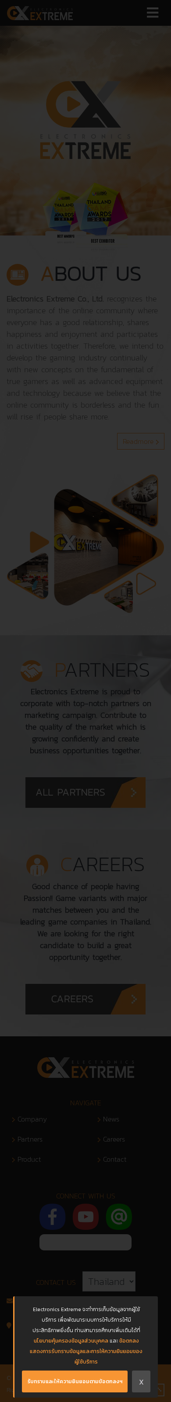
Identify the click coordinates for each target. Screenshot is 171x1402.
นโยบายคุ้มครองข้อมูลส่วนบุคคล (71, 1341)
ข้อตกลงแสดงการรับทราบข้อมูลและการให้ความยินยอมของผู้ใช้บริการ (86, 1351)
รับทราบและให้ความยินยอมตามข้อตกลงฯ (75, 1381)
